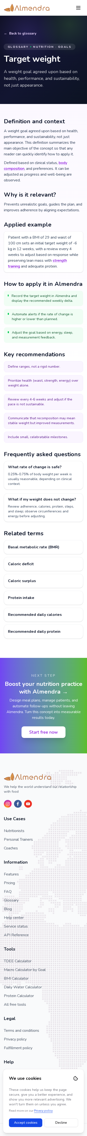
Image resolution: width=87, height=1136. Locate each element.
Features (11, 874)
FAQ (8, 891)
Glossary (11, 900)
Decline (61, 1122)
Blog (8, 909)
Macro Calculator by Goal (25, 969)
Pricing (9, 883)
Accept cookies (25, 1122)
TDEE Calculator (17, 961)
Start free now (43, 732)
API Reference (16, 935)
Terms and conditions (21, 1030)
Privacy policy (15, 1039)
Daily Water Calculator (23, 987)
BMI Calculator (16, 978)
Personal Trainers (18, 839)
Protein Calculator (19, 995)
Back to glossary (22, 33)
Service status (16, 926)
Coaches (11, 848)
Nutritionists (14, 830)
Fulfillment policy (18, 1048)
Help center (14, 917)
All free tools (15, 1004)
